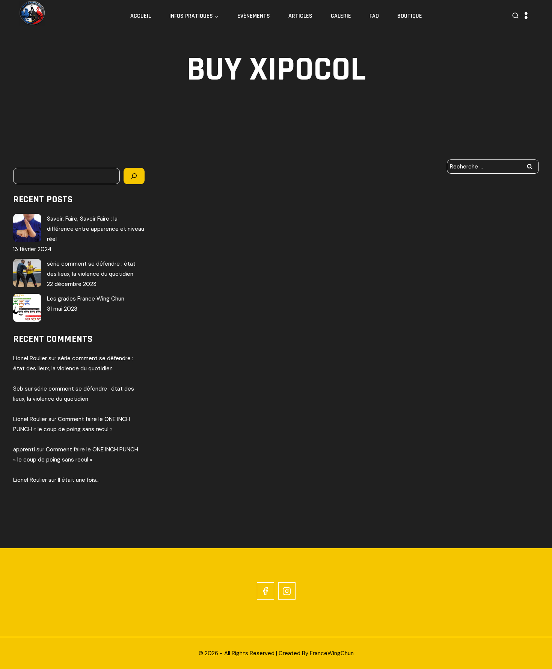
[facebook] (265, 591)
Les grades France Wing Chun (85, 298)
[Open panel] (526, 16)
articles (300, 16)
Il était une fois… (79, 480)
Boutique (409, 16)
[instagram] (287, 591)
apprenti (24, 449)
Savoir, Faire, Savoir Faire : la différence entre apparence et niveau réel (95, 229)
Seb (18, 388)
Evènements (253, 16)
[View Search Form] (515, 16)
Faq (374, 16)
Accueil (140, 16)
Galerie (341, 16)
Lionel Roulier (30, 358)
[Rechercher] (134, 176)
